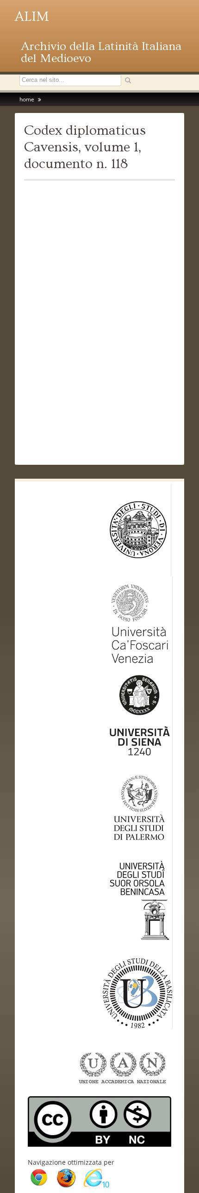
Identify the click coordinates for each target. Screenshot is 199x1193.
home (26, 99)
